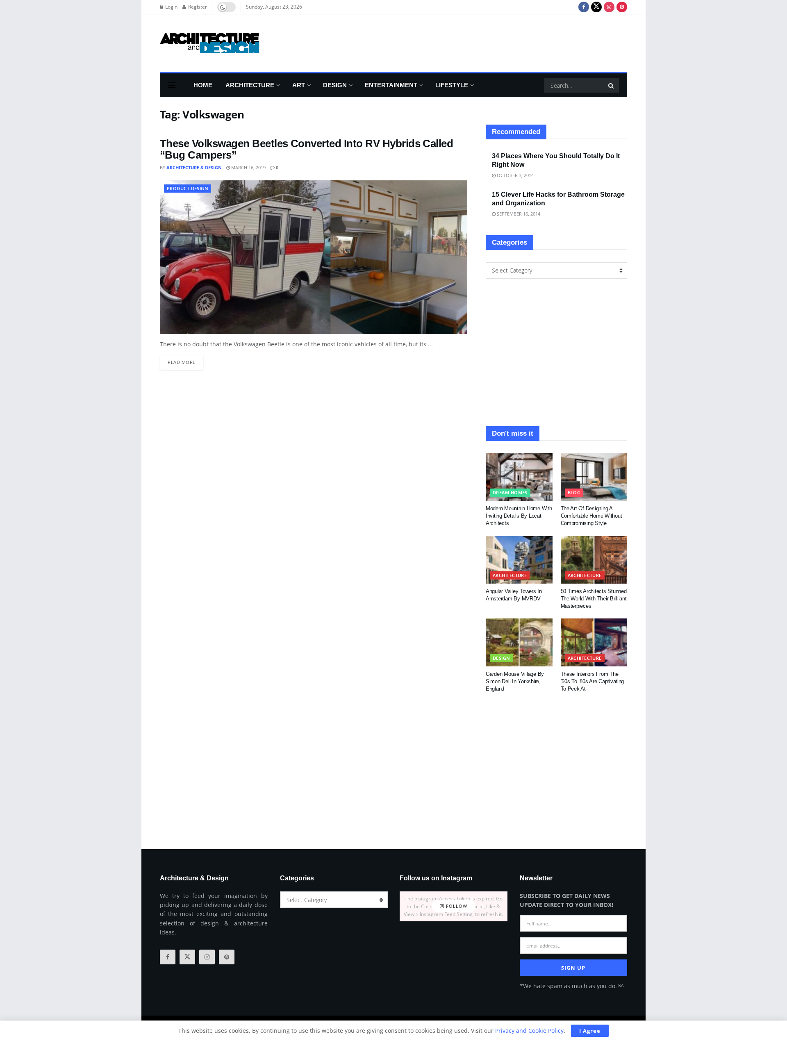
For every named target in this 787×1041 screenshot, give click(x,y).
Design (335, 85)
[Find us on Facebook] (583, 7)
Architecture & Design (194, 167)
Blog (574, 492)
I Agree (589, 1030)
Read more (185, 360)
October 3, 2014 (515, 175)
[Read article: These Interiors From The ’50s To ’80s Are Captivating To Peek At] (594, 642)
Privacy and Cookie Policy (529, 1030)
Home (202, 85)
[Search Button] (611, 85)
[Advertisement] (478, 41)
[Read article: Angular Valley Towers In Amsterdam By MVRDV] (519, 560)
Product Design (187, 188)
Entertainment (391, 85)
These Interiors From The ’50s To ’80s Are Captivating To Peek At (592, 681)
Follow (455, 906)
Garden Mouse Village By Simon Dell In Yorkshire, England (515, 681)
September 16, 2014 (518, 214)
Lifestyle (451, 85)
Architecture (249, 85)
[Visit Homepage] (209, 43)
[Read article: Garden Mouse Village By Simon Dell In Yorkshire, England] (519, 642)
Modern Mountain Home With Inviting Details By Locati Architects (519, 515)
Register (197, 6)
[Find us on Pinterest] (621, 7)
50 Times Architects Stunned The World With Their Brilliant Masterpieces (594, 598)
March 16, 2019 (248, 167)
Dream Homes (510, 492)
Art (298, 85)
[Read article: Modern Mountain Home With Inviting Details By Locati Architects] (519, 477)
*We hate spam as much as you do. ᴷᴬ (571, 986)
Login (170, 6)
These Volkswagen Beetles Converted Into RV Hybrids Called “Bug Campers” (306, 149)
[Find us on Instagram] (609, 7)
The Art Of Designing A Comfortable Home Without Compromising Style (591, 515)
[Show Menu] (171, 85)
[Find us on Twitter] (596, 7)
